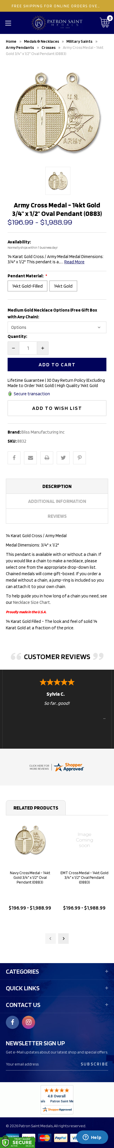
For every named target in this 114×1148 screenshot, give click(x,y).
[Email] (30, 457)
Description (57, 486)
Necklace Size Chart (31, 602)
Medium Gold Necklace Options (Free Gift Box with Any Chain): (52, 313)
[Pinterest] (79, 457)
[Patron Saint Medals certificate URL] (56, 766)
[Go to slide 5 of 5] (50, 938)
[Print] (46, 457)
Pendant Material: (26, 276)
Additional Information (57, 501)
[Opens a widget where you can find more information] (92, 1137)
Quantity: (17, 336)
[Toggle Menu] (8, 23)
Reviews (57, 516)
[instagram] (29, 1022)
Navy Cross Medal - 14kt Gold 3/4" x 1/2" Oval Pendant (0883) (30, 877)
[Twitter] (63, 457)
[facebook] (12, 1022)
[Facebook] (14, 457)
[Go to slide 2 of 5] (63, 938)
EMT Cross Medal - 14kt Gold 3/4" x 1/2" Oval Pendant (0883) (84, 877)
